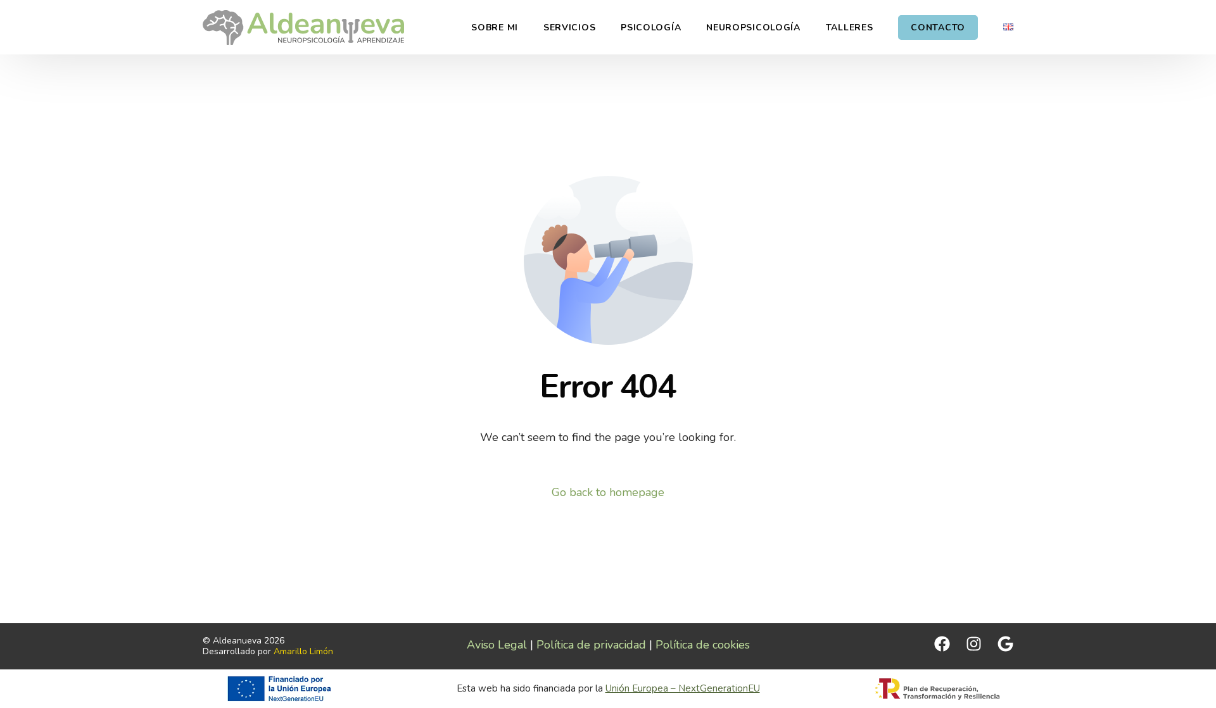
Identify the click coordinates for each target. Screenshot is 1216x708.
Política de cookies (703, 644)
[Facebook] (942, 644)
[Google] (1005, 644)
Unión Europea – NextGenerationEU (682, 688)
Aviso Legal (497, 644)
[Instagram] (974, 644)
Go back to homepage (608, 492)
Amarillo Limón (303, 651)
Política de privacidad (591, 644)
